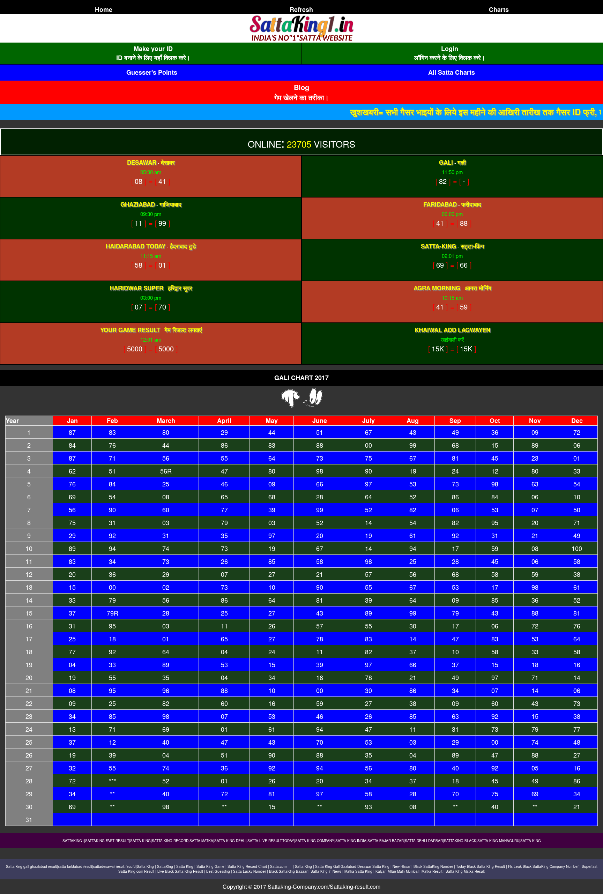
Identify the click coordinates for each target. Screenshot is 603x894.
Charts (499, 9)
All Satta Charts (451, 72)
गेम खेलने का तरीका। (301, 97)
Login (449, 48)
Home (103, 9)
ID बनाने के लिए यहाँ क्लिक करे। (153, 57)
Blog (301, 87)
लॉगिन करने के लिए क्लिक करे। (449, 57)
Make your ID (153, 48)
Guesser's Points (151, 72)
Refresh (301, 9)
